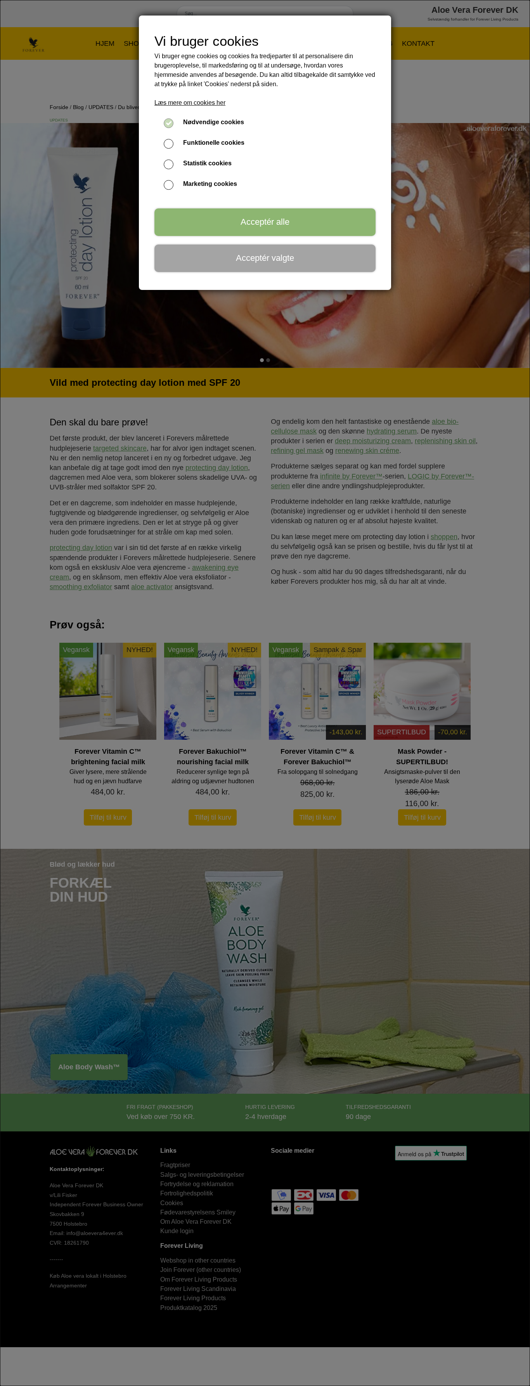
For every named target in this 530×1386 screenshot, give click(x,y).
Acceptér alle (265, 222)
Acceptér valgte (265, 258)
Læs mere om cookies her (189, 102)
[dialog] (265, 693)
